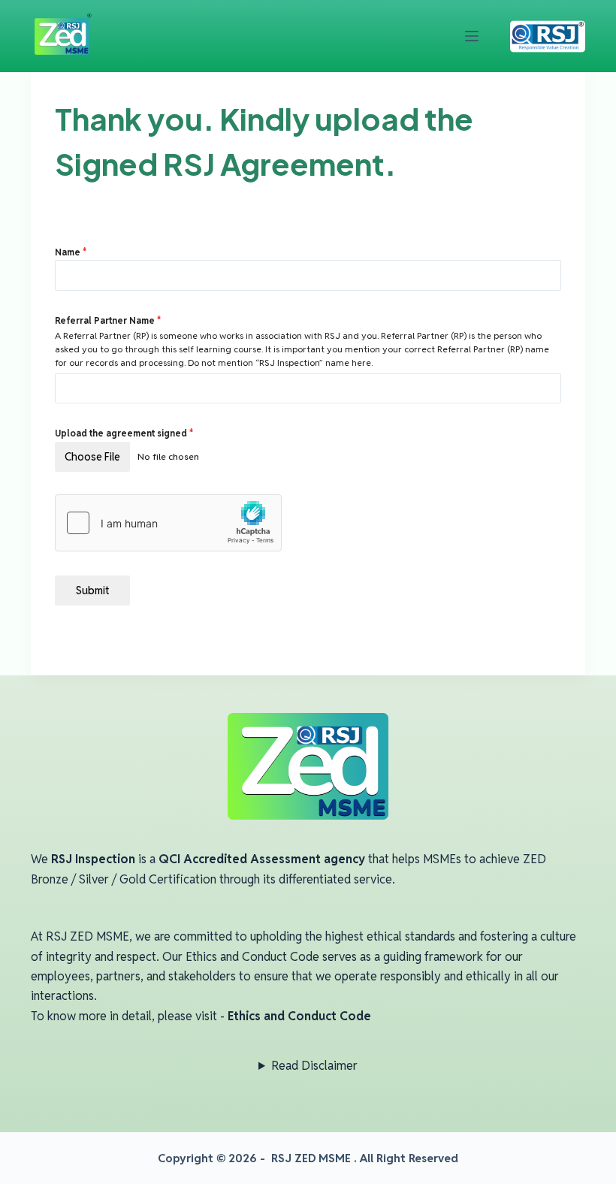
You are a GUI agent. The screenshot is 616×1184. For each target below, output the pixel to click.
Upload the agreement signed (124, 433)
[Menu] (472, 36)
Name (71, 252)
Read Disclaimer (314, 1066)
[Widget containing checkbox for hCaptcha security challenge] (168, 522)
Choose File (92, 457)
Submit (92, 590)
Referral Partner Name (108, 320)
